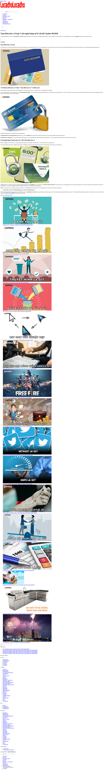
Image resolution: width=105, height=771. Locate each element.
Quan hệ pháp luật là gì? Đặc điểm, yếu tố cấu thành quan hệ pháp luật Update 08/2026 (20, 541)
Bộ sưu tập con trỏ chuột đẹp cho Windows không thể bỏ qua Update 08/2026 (18, 340)
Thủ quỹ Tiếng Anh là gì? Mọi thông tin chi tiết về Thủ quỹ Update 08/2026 (17, 426)
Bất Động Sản (5, 671)
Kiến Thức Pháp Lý (7, 23)
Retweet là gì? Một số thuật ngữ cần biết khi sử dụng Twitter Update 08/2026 (18, 455)
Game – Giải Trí (6, 675)
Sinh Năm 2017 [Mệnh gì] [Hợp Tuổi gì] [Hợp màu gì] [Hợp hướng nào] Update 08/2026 (20, 650)
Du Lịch (4, 674)
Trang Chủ (5, 13)
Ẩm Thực (5, 17)
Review (4, 18)
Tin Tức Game (6, 697)
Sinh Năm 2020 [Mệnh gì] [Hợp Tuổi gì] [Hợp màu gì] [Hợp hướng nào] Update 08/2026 (20, 653)
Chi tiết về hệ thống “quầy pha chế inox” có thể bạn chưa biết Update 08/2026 (18, 613)
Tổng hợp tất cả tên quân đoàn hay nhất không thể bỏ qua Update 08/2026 (17, 397)
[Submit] (3, 755)
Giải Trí (4, 20)
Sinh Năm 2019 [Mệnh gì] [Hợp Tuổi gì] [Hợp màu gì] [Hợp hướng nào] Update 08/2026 (20, 652)
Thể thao (4, 694)
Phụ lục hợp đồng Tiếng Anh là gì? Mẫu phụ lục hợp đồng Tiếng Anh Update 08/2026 (19, 368)
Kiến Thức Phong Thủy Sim (8, 684)
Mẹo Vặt (4, 686)
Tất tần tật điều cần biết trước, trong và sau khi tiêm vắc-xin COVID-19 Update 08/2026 (20, 512)
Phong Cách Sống (6, 690)
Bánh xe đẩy (6, 748)
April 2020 (5, 665)
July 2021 (5, 662)
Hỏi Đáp (4, 678)
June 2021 (5, 663)
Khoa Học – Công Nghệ (7, 19)
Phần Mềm (5, 689)
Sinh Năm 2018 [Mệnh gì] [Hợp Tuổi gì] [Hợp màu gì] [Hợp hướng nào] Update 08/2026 (20, 651)
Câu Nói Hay (5, 21)
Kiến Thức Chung (6, 16)
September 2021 (6, 660)
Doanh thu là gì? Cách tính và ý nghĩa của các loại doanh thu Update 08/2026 (18, 224)
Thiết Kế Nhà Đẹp (6, 695)
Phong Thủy (5, 22)
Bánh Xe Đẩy (5, 670)
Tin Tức (4, 14)
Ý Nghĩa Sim (5, 701)
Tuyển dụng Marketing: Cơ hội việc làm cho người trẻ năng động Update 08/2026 (18, 584)
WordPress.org (6, 708)
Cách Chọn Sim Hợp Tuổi (8, 672)
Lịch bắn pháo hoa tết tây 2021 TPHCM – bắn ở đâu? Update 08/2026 (16, 642)
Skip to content (3, 1)
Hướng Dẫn (5, 679)
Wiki (4, 699)
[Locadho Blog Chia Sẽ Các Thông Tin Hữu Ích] (12, 7)
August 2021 (5, 661)
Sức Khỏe (5, 693)
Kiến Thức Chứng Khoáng (8, 682)
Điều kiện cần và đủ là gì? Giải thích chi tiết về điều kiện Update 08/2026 (17, 311)
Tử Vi (4, 698)
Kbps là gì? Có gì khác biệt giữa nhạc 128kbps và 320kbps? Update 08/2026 (17, 484)
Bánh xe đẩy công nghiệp (9, 749)
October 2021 (5, 659)
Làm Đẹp (5, 685)
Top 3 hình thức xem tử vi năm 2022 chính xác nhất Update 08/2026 (16, 648)
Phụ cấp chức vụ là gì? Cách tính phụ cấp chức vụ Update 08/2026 (16, 253)
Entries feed (5, 706)
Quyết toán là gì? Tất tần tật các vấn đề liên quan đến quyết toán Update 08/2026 (18, 570)
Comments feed (6, 707)
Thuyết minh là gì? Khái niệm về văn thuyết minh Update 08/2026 (15, 282)
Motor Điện (5, 687)
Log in (4, 705)
